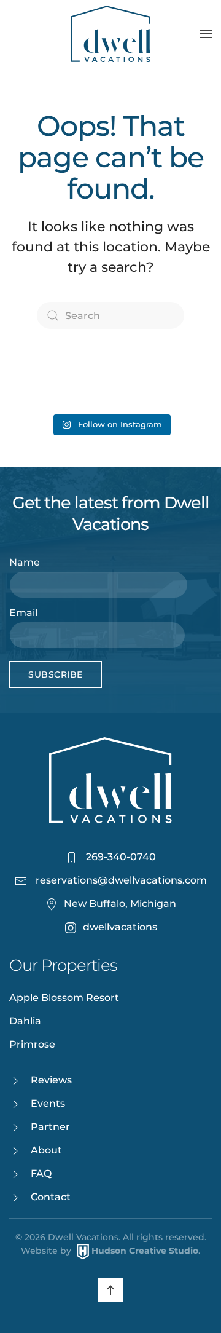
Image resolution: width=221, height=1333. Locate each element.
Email (23, 613)
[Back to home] (110, 34)
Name (24, 562)
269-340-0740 (119, 857)
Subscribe (55, 674)
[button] (206, 33)
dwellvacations (120, 927)
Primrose (32, 1044)
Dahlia (25, 1021)
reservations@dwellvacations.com (121, 880)
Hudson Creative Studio (144, 1250)
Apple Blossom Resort (64, 997)
